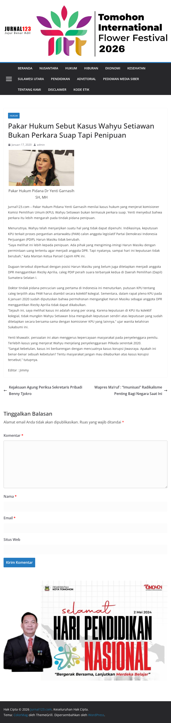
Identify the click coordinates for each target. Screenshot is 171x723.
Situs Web (12, 539)
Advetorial (86, 79)
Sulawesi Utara (31, 79)
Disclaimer (57, 89)
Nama (10, 496)
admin (41, 145)
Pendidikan (60, 79)
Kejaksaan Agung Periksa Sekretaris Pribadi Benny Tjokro (45, 390)
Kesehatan (136, 68)
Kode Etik (81, 89)
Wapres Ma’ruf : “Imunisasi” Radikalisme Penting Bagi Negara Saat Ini (128, 390)
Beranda (25, 68)
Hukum (71, 68)
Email (10, 518)
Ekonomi (112, 68)
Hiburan (91, 68)
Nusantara (48, 68)
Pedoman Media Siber (121, 79)
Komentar (13, 435)
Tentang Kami (29, 89)
